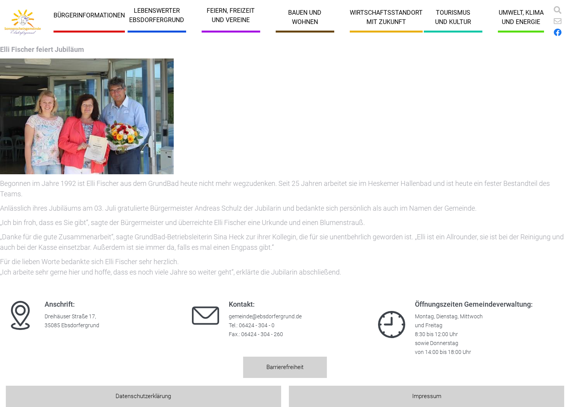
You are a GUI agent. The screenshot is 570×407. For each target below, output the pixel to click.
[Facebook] (557, 32)
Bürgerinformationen (89, 15)
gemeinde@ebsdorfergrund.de (265, 316)
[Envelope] (557, 21)
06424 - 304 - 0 (257, 325)
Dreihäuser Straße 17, (70, 316)
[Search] (557, 10)
